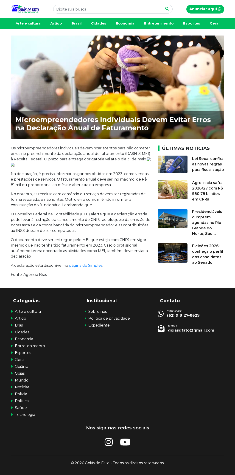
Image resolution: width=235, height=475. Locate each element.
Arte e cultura (28, 23)
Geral (214, 23)
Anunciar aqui (203, 9)
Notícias (22, 387)
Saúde (21, 408)
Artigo (56, 23)
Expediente (99, 325)
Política (22, 401)
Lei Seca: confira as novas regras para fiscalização (208, 164)
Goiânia (21, 366)
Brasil (76, 23)
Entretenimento (159, 23)
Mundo (21, 380)
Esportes (191, 23)
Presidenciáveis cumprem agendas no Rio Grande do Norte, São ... (207, 222)
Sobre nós (97, 311)
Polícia (21, 394)
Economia (125, 23)
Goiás (20, 373)
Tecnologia (25, 414)
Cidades (98, 23)
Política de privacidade (109, 318)
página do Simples (85, 265)
